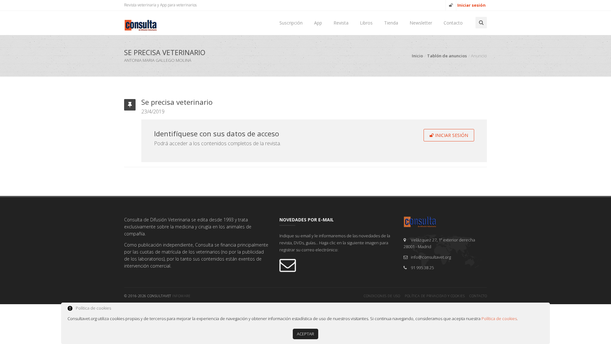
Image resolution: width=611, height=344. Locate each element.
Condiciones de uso (382, 295)
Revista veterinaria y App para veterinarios (160, 5)
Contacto (453, 23)
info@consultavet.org (431, 257)
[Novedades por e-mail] (336, 264)
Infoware (181, 295)
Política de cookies (499, 318)
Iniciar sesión (451, 135)
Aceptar (305, 334)
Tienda (391, 23)
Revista (341, 23)
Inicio (417, 56)
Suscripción (291, 23)
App (318, 23)
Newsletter (421, 23)
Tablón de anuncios (447, 56)
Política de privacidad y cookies (435, 295)
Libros (366, 23)
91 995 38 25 (422, 267)
